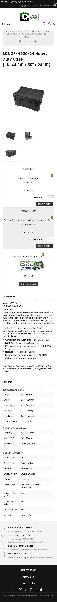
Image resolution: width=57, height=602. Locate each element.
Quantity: (37, 197)
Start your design (28, 284)
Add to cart (44, 204)
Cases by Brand (21, 31)
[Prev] (20, 42)
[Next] (35, 42)
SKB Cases (35, 31)
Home (8, 31)
